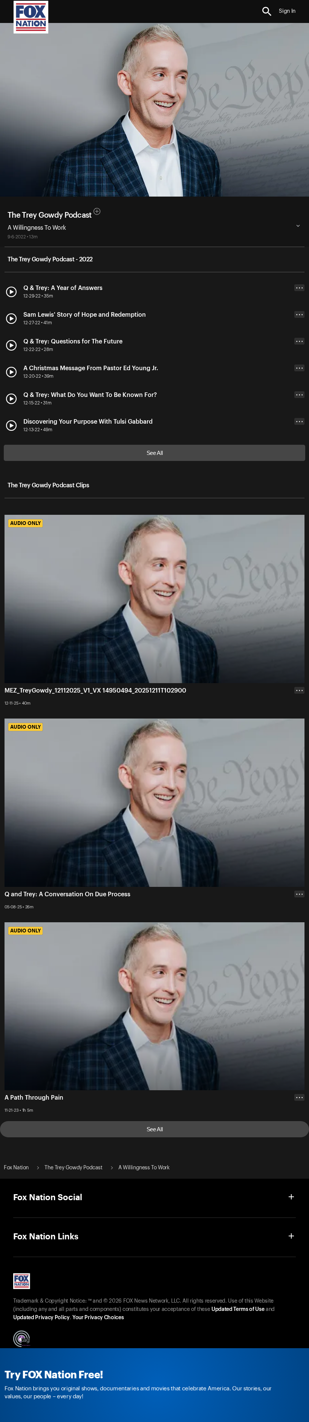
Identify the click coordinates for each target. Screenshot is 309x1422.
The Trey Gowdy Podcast (50, 215)
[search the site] (267, 11)
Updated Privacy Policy (41, 1317)
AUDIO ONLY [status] (25, 523)
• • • (299, 288)
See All (155, 453)
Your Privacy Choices (98, 1317)
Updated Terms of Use (237, 1309)
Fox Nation (16, 1167)
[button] (267, 11)
